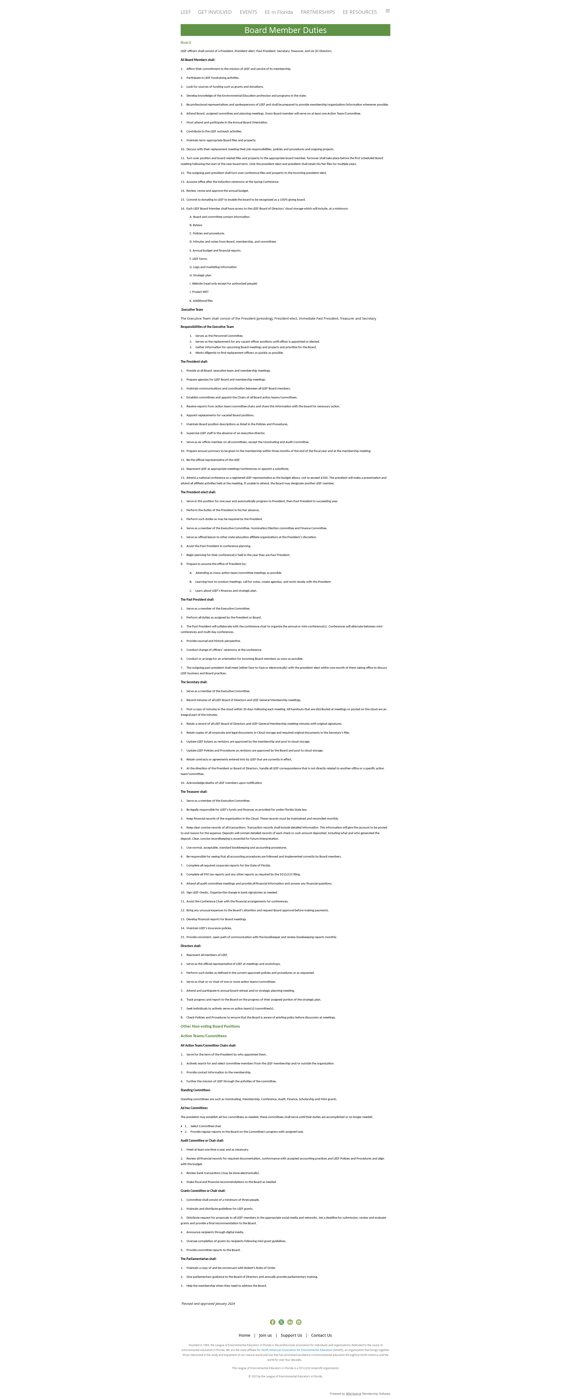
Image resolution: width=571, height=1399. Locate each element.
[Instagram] (299, 1322)
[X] (281, 1322)
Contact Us (321, 1335)
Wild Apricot (353, 1393)
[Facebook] (272, 1322)
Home (244, 1335)
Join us (265, 1335)
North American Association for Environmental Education (296, 1350)
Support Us (291, 1335)
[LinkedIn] (290, 1322)
